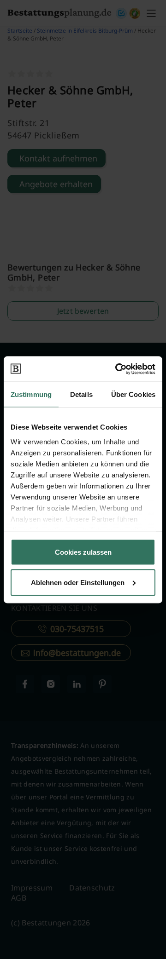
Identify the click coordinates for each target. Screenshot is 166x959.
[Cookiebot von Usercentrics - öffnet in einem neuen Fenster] (117, 369)
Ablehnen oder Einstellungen (78, 582)
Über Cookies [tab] (133, 394)
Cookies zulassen (83, 552)
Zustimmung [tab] (31, 394)
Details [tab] (81, 394)
